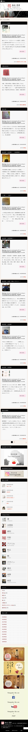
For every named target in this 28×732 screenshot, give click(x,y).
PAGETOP (7, 730)
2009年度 (4, 639)
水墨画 (3, 602)
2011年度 (4, 634)
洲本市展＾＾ (5, 109)
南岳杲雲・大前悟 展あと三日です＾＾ (11, 281)
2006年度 (4, 641)
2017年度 (4, 622)
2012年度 (4, 631)
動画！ (8, 503)
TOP (1, 19)
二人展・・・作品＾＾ (7, 195)
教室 (3, 595)
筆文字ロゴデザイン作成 (21, 61)
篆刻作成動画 (5, 410)
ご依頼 (21, 730)
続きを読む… (22, 51)
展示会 (21, 104)
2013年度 (4, 629)
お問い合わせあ (14, 730)
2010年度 (4, 636)
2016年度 (4, 624)
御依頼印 (8, 492)
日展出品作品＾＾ (6, 66)
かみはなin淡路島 (6, 23)
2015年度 (4, 626)
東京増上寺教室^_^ (10, 497)
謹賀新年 (9, 509)
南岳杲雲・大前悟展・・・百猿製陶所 (11, 152)
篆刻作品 (24, 104)
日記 (3, 597)
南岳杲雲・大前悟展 (6, 324)
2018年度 (4, 619)
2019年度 (4, 617)
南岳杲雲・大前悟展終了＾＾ (9, 238)
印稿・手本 (9, 486)
